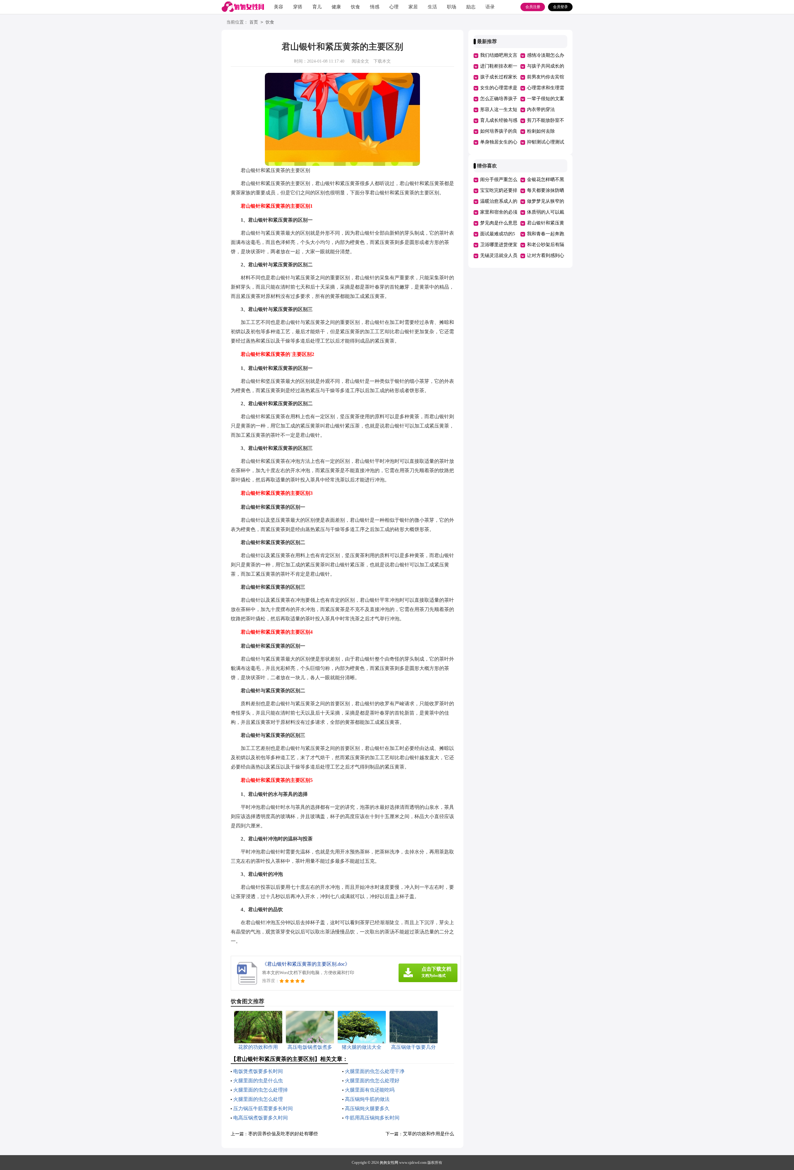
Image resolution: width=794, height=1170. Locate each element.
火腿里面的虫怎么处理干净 (374, 1071)
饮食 (355, 6)
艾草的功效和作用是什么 (428, 1133)
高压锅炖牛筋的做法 (367, 1099)
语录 (490, 6)
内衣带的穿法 (541, 109)
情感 (374, 6)
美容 (278, 6)
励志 (470, 6)
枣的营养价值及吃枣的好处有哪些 (283, 1133)
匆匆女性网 (389, 1162)
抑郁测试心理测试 (545, 142)
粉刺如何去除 (541, 131)
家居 (413, 6)
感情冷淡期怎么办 (545, 55)
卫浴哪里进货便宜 (498, 244)
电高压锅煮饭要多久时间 (260, 1117)
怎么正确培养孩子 (498, 98)
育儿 (317, 6)
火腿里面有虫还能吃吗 (370, 1089)
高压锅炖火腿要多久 (367, 1108)
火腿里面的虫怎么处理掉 (260, 1089)
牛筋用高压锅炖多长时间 (372, 1117)
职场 (451, 6)
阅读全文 (360, 61)
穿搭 (297, 6)
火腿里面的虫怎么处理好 (372, 1080)
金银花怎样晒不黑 (545, 179)
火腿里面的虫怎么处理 (258, 1099)
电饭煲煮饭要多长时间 (258, 1071)
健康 (336, 6)
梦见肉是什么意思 (498, 222)
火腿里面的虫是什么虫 (258, 1080)
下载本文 (382, 61)
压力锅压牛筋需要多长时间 (263, 1108)
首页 (253, 22)
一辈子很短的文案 (545, 98)
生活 (432, 6)
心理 (394, 6)
